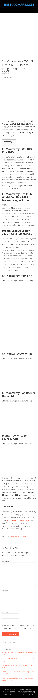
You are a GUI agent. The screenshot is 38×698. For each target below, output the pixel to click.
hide (13, 142)
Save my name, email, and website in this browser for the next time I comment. (18, 626)
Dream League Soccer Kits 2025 (20, 536)
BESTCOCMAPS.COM (24, 690)
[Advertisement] (19, 40)
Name (5, 591)
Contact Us (29, 692)
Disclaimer (31, 694)
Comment (6, 561)
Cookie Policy (20, 694)
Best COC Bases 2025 (19, 4)
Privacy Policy (8, 694)
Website (5, 612)
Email (5, 601)
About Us (20, 692)
